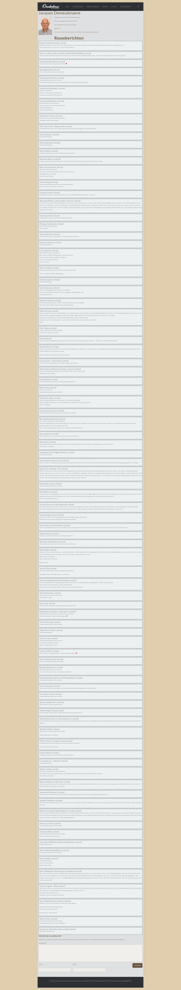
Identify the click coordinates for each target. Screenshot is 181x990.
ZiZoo (123, 981)
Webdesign (128, 981)
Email (74, 964)
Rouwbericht (42, 943)
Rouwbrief (57, 28)
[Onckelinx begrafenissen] (51, 6)
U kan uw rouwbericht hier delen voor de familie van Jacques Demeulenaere (76, 32)
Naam (40, 964)
